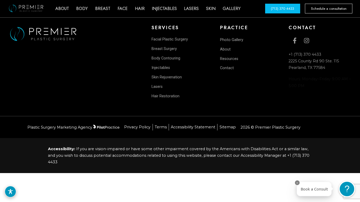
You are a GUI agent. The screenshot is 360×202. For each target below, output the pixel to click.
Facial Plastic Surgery (170, 39)
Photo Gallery (231, 40)
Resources (229, 59)
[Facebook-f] (294, 41)
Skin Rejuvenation (167, 77)
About (225, 49)
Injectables (161, 67)
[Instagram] (306, 41)
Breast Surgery (164, 49)
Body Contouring (166, 58)
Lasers (157, 86)
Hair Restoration (165, 96)
